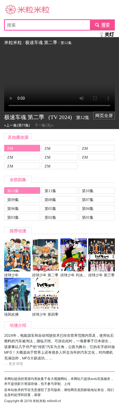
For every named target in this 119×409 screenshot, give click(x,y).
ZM (10, 148)
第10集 (88, 191)
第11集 (50, 191)
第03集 (13, 217)
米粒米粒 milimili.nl (47, 401)
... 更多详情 (13, 364)
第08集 (50, 199)
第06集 (13, 208)
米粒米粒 (13, 10)
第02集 (50, 217)
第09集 (13, 199)
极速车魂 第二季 (41, 42)
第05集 (50, 208)
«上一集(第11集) (17, 125)
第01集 (88, 217)
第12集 (13, 191)
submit (102, 25)
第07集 (88, 199)
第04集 (88, 208)
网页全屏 (104, 115)
